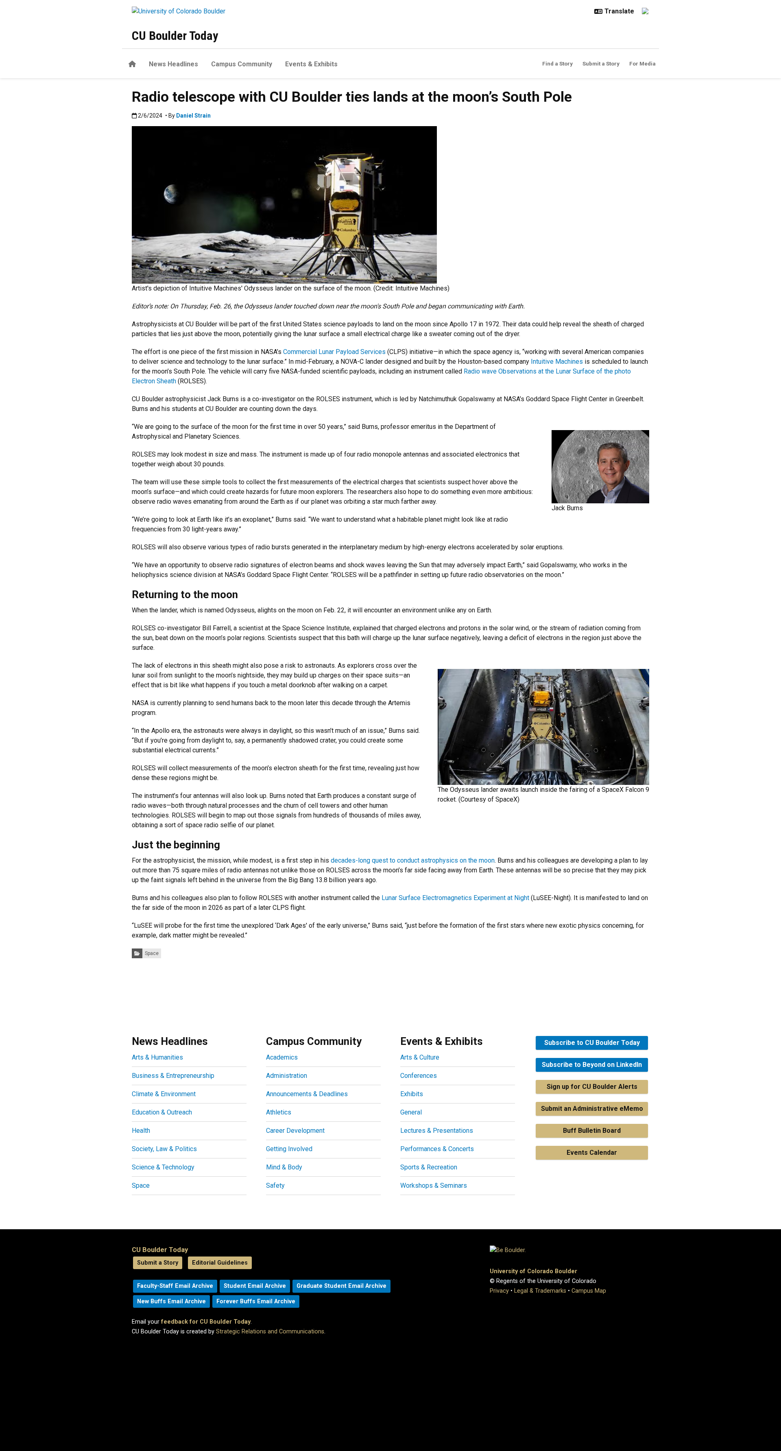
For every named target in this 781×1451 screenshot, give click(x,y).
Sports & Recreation (428, 1167)
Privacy (499, 1290)
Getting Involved (289, 1149)
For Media (642, 63)
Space (152, 953)
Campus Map (589, 1290)
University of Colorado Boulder (533, 1271)
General (411, 1112)
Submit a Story (601, 63)
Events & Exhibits (311, 64)
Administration (286, 1076)
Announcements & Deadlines (307, 1094)
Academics (282, 1057)
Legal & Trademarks (540, 1290)
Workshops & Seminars (433, 1185)
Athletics (278, 1112)
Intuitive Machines (557, 361)
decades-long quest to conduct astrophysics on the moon (413, 860)
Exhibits (411, 1094)
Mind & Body (284, 1167)
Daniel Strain (193, 115)
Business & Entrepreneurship (173, 1076)
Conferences (418, 1076)
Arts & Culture (419, 1057)
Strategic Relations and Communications (270, 1331)
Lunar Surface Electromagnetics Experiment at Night (455, 898)
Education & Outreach (162, 1112)
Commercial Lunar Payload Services (334, 352)
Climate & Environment (164, 1094)
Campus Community (241, 64)
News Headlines (173, 64)
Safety (275, 1185)
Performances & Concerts (437, 1149)
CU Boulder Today (175, 35)
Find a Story (557, 63)
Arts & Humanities (157, 1057)
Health (141, 1130)
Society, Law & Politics (164, 1149)
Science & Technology (163, 1167)
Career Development (295, 1130)
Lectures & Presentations (436, 1130)
